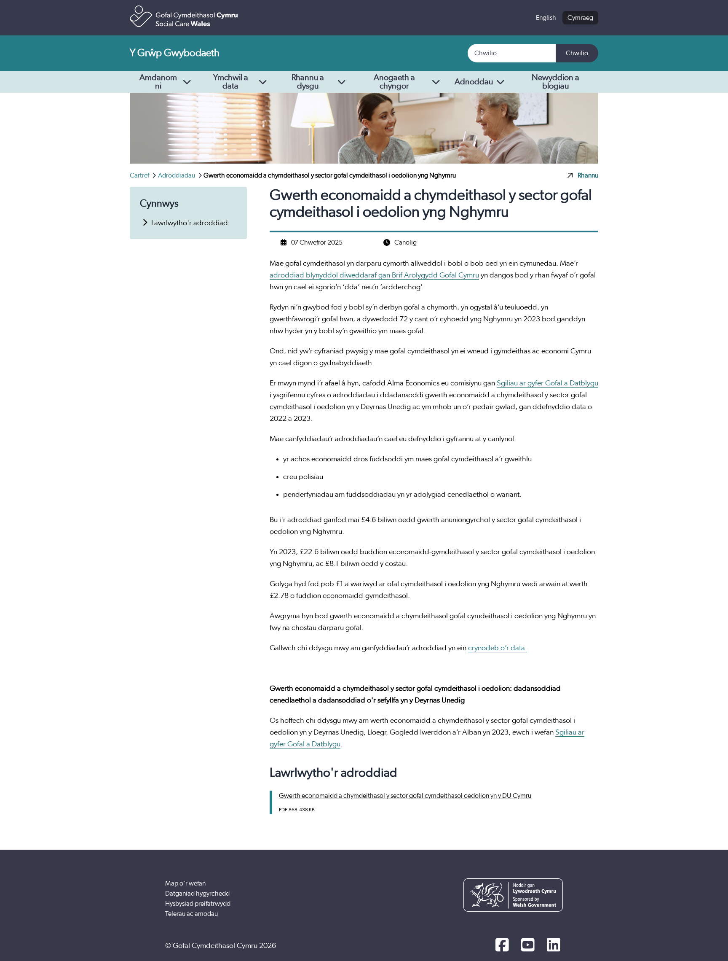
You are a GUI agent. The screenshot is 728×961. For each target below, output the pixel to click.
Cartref (140, 175)
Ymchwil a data (230, 81)
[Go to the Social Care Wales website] (184, 16)
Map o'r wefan (185, 883)
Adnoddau (474, 82)
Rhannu (588, 175)
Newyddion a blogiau (555, 81)
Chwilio (577, 53)
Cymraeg (580, 17)
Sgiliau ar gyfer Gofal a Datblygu (547, 383)
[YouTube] (527, 945)
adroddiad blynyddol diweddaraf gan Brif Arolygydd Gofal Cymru (374, 275)
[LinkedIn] (553, 945)
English (546, 17)
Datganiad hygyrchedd (197, 893)
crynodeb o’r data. (497, 648)
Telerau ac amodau (191, 913)
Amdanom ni (158, 81)
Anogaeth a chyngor (394, 81)
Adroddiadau (177, 175)
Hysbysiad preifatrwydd (197, 903)
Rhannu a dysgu (308, 81)
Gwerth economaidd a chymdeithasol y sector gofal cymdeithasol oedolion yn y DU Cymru (405, 795)
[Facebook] (501, 945)
